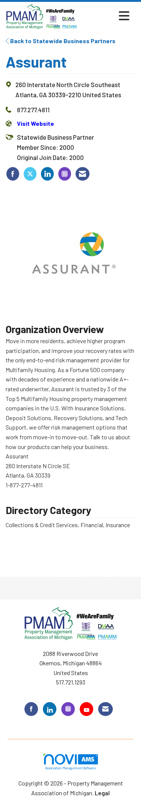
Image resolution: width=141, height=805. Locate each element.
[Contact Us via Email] (105, 709)
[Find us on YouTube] (86, 709)
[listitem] (13, 173)
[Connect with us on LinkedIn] (49, 709)
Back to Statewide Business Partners (62, 40)
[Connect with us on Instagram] (68, 709)
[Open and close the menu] (105, 16)
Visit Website (35, 123)
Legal (102, 792)
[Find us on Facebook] (31, 709)
